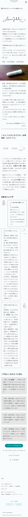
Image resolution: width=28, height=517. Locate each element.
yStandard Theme (5, 515)
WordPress (19, 515)
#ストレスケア (4, 486)
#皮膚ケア (11, 486)
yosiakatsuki (11, 515)
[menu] (26, 2)
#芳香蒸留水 (8, 494)
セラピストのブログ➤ (14, 455)
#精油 (2, 494)
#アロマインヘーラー (17, 494)
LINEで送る (18, 504)
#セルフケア (4, 488)
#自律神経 (17, 486)
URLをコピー (10, 504)
